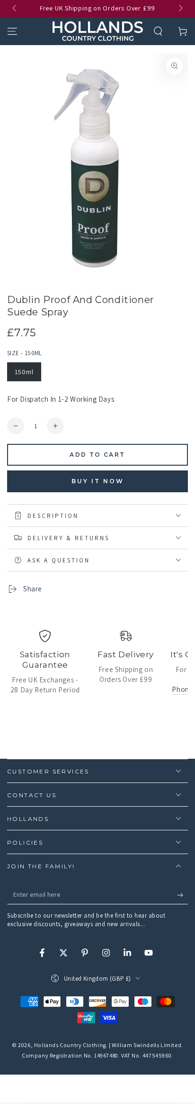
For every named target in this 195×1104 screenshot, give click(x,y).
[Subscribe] (182, 894)
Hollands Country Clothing (70, 1045)
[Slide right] (180, 8)
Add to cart (97, 454)
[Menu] (12, 31)
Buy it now (97, 481)
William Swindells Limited (146, 1045)
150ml (24, 372)
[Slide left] (15, 8)
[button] (158, 31)
